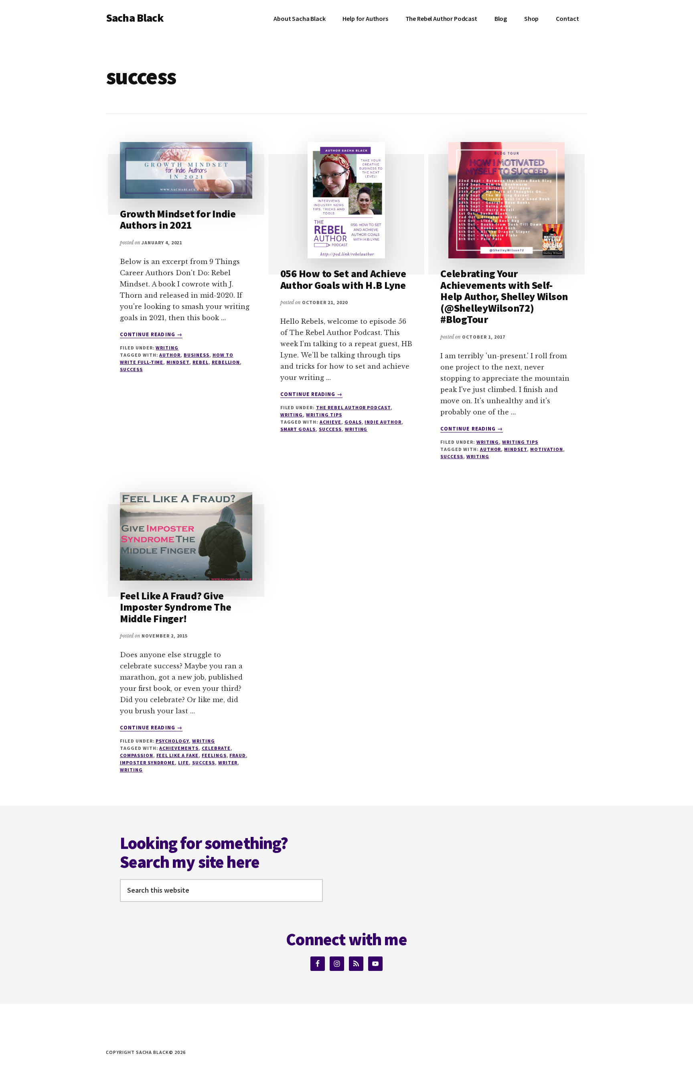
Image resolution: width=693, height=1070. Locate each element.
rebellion (226, 362)
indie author (383, 422)
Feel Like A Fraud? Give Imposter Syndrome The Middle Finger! (175, 607)
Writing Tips (324, 415)
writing (356, 429)
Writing (167, 348)
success (131, 369)
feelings (214, 755)
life (183, 762)
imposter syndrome (147, 762)
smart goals (298, 429)
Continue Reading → (151, 334)
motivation (546, 449)
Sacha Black (135, 17)
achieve (330, 422)
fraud (237, 755)
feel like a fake (177, 755)
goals (353, 422)
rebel (200, 362)
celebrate (216, 748)
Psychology (172, 741)
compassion (136, 755)
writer (228, 762)
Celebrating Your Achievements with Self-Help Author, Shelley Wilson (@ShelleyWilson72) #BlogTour (504, 296)
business (196, 355)
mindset (177, 362)
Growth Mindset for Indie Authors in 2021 (178, 219)
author (169, 355)
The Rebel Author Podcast (353, 407)
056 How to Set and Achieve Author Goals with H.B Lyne (343, 279)
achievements (179, 748)
